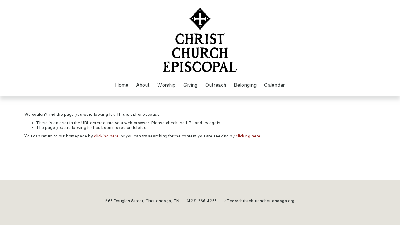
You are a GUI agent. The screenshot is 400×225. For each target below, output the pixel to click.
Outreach (215, 85)
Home (122, 85)
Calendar (274, 85)
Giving (190, 85)
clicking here (106, 136)
